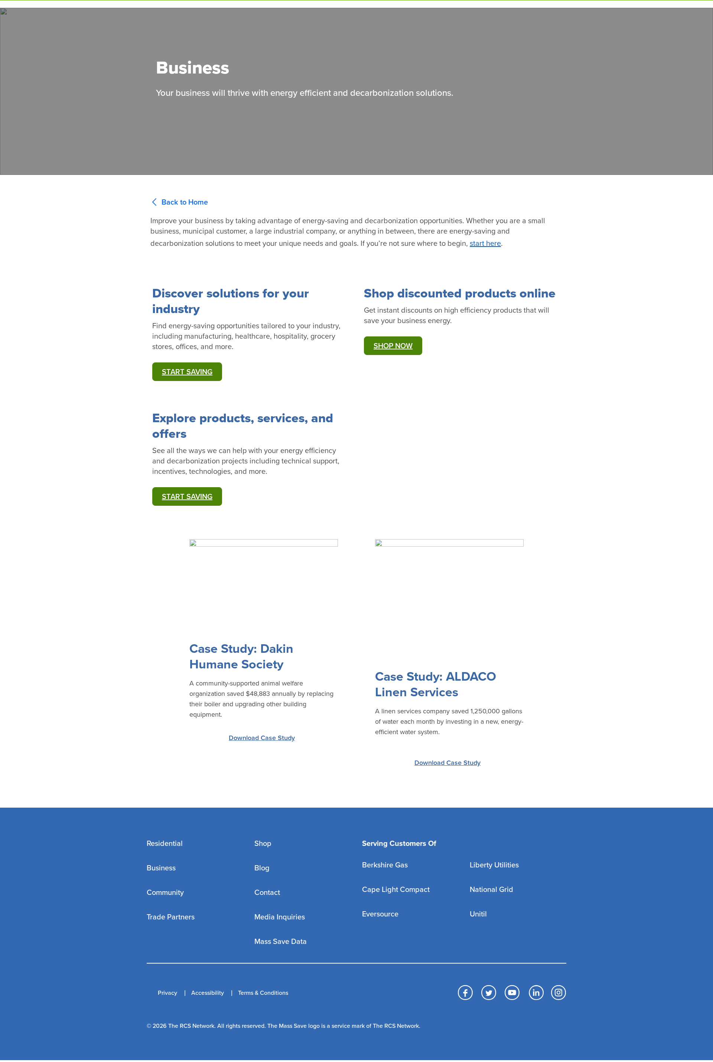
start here (485, 243)
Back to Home (185, 202)
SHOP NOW (393, 346)
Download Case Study (262, 738)
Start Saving (187, 372)
